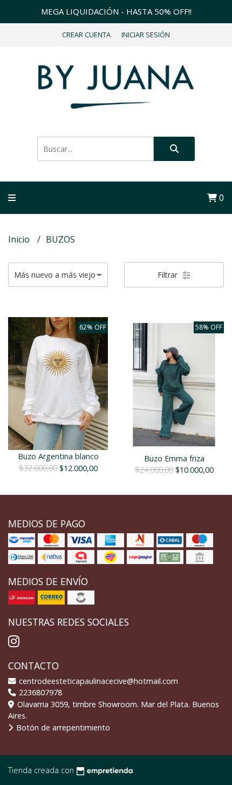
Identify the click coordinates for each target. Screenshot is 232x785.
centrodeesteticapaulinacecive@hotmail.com (97, 681)
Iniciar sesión (145, 34)
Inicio (20, 239)
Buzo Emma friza (174, 458)
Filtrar (169, 275)
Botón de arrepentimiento (62, 727)
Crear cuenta (86, 34)
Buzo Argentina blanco (58, 456)
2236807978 (39, 692)
